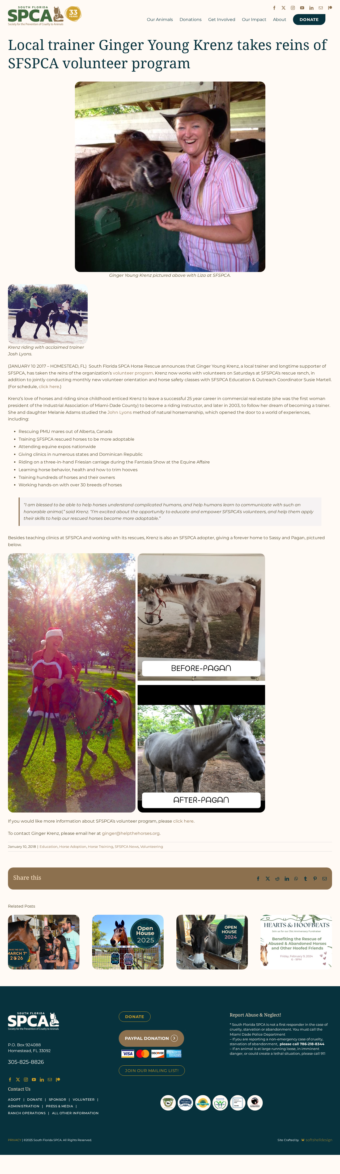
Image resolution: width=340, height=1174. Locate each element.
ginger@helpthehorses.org (131, 833)
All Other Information (75, 1113)
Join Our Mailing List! (151, 1070)
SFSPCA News (127, 846)
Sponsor (57, 1099)
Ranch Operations (26, 1113)
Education (49, 846)
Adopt (14, 1099)
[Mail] (50, 1080)
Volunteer (84, 1099)
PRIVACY (14, 1140)
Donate (134, 1016)
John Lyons (120, 412)
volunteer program (133, 373)
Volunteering (151, 846)
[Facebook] (10, 1080)
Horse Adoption (72, 846)
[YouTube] (34, 1080)
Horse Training (100, 846)
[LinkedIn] (42, 1080)
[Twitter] (18, 1080)
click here (49, 386)
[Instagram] (26, 1080)
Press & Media (59, 1106)
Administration (23, 1106)
